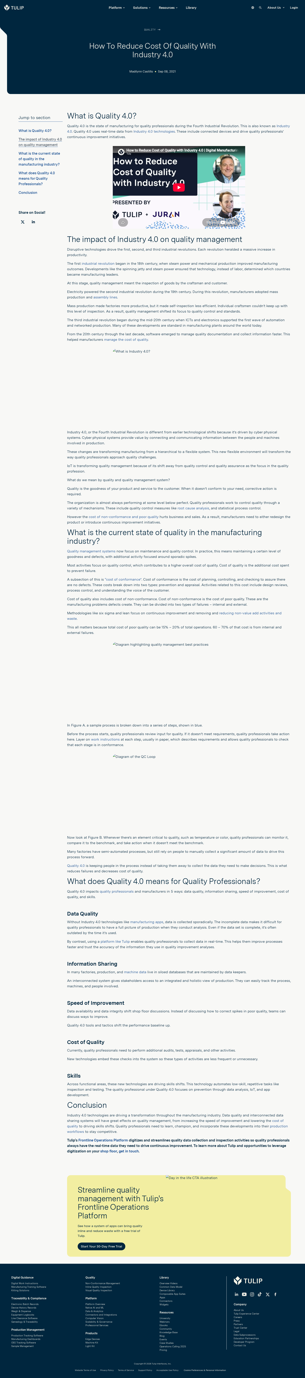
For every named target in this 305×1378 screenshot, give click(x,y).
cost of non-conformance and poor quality (124, 517)
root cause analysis (193, 508)
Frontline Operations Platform (103, 1140)
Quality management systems (91, 551)
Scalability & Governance (98, 1322)
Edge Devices (92, 1339)
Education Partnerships (246, 1338)
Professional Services (96, 1325)
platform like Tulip (115, 941)
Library (191, 8)
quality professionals (117, 891)
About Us (274, 7)
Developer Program (244, 1342)
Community (166, 1329)
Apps (162, 1297)
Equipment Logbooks (22, 1314)
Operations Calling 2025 (173, 1346)
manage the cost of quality (126, 339)
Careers (238, 1317)
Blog (162, 1336)
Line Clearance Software (24, 1318)
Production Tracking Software (27, 1335)
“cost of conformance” (123, 579)
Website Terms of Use (85, 1370)
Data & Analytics (94, 1311)
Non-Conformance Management (102, 1283)
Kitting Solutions (20, 1290)
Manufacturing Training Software (28, 1287)
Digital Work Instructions (24, 1283)
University (165, 1318)
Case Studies (167, 1343)
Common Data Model (171, 1287)
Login (294, 7)
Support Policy (145, 1370)
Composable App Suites (173, 1294)
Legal (236, 1331)
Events (163, 1339)
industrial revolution (98, 263)
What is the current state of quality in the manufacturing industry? (39, 158)
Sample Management (22, 1346)
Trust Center (240, 1327)
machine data (135, 972)
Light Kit (90, 1346)
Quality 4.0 (76, 866)
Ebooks (164, 1325)
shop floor (108, 1151)
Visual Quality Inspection (98, 1290)
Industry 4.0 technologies (154, 131)
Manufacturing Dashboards (25, 1339)
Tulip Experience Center (246, 1313)
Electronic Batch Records (25, 1304)
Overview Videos (169, 1283)
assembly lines (105, 297)
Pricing (163, 1350)
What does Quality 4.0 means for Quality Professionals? (37, 178)
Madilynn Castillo (141, 71)
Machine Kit (91, 1342)
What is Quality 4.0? (35, 131)
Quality (150, 30)
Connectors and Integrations (101, 1314)
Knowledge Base (169, 1332)
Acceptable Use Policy (167, 1370)
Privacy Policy (107, 1370)
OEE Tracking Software (23, 1342)
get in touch (129, 1151)
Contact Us (240, 1345)
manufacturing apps (146, 922)
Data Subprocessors (245, 1335)
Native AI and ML (94, 1307)
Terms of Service (126, 1370)
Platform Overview (95, 1304)
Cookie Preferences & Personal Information (205, 1370)
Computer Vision (94, 1318)
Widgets (164, 1304)
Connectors (166, 1301)
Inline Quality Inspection (98, 1287)
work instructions (105, 739)
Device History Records (23, 1307)
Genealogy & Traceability (24, 1322)
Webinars (165, 1322)
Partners (238, 1324)
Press (237, 1320)
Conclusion (28, 192)
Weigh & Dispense (21, 1311)
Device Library (167, 1290)
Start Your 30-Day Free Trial (101, 1246)
